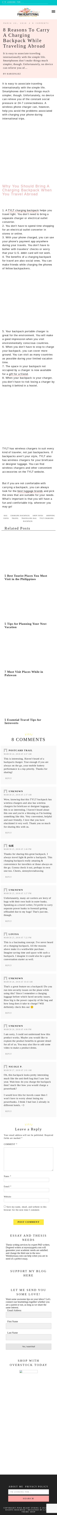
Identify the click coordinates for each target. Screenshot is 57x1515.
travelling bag (29, 518)
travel (15, 518)
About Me (16, 1487)
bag (5, 515)
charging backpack (20, 515)
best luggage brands (30, 491)
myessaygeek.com (32, 1247)
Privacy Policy (36, 1487)
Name (7, 1176)
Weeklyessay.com (14, 1256)
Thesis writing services (17, 1244)
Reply (8, 778)
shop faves (38, 515)
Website (7, 1197)
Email (7, 1186)
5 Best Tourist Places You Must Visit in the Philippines (26, 577)
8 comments (40, 23)
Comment (10, 1144)
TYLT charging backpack (23, 210)
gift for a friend (18, 374)
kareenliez (14, 74)
